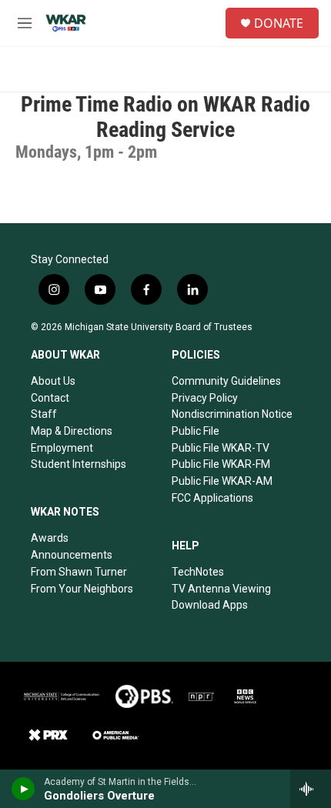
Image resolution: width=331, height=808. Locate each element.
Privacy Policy (205, 398)
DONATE (278, 23)
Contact (50, 398)
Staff (44, 414)
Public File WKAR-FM (221, 464)
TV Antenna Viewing (221, 589)
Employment (62, 448)
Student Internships (78, 464)
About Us (53, 381)
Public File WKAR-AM (222, 481)
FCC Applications (212, 498)
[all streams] (310, 789)
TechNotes (198, 572)
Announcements (71, 555)
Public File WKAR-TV (220, 448)
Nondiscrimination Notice (232, 414)
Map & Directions (71, 431)
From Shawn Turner (79, 572)
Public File (195, 431)
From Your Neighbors (82, 589)
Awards (50, 538)
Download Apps (210, 605)
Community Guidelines (226, 381)
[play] (23, 788)
